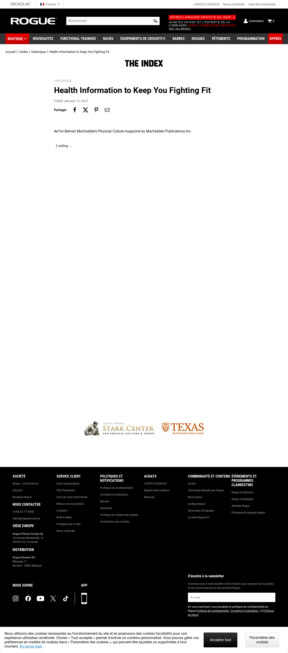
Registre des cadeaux (157, 490)
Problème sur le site (68, 524)
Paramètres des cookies (114, 521)
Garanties (106, 508)
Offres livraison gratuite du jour (200, 17)
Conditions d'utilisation (114, 494)
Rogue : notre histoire (25, 483)
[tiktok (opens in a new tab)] (65, 598)
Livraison (62, 510)
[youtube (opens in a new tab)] (40, 598)
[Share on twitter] (85, 110)
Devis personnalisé (67, 483)
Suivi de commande (261, 4)
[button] (155, 21)
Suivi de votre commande (71, 497)
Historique (38, 52)
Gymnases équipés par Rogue (206, 490)
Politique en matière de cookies (119, 514)
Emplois (17, 490)
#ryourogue (195, 497)
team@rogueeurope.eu (26, 518)
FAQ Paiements (65, 490)
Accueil (10, 52)
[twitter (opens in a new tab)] (53, 598)
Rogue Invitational (243, 492)
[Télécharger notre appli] (84, 598)
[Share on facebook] (74, 110)
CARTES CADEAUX (207, 4)
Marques (149, 497)
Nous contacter (234, 4)
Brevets (104, 501)
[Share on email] (107, 110)
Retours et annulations (70, 503)
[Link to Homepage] (34, 21)
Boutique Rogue (22, 497)
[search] (113, 21)
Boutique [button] (15, 39)
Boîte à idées (64, 517)
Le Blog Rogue (196, 503)
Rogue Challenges (242, 499)
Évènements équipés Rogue (248, 512)
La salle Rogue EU (198, 517)
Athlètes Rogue (241, 505)
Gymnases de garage (201, 510)
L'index (23, 52)
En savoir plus (31, 646)
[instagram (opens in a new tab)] (15, 598)
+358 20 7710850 (23, 511)
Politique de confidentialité (116, 487)
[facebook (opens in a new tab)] (28, 598)
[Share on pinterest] (96, 110)
